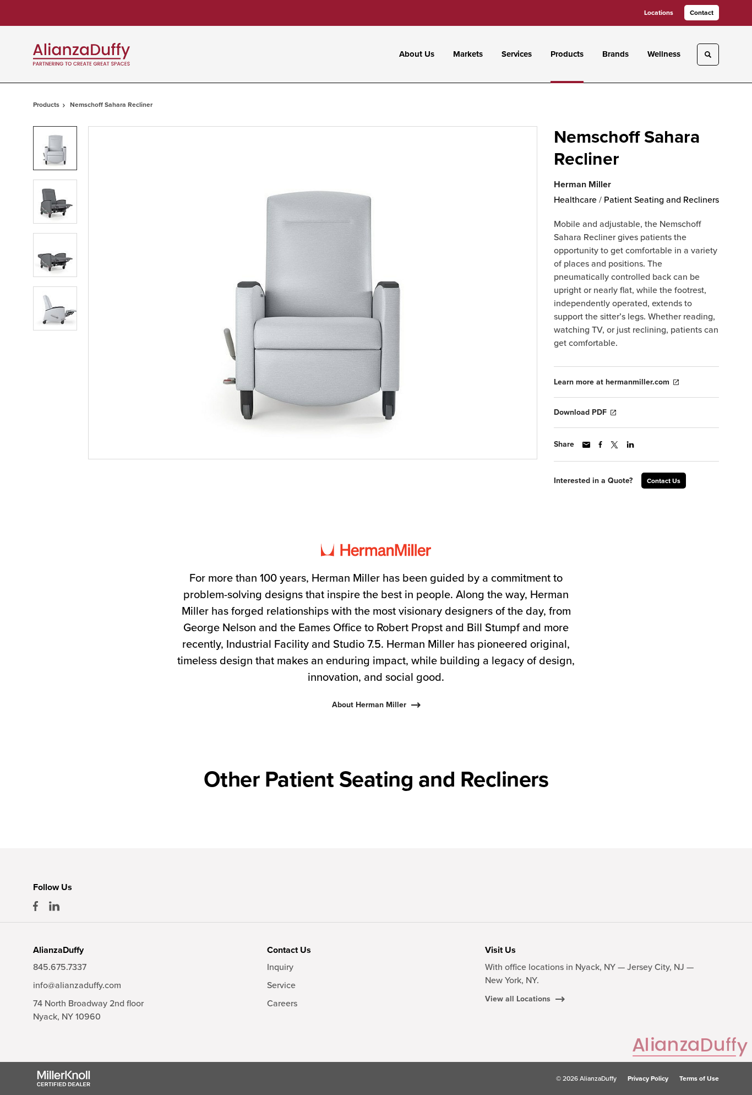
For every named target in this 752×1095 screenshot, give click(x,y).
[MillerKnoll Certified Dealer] (63, 1078)
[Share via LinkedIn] (630, 444)
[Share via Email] (586, 445)
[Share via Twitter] (614, 444)
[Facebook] (35, 906)
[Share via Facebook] (600, 444)
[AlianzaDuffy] (81, 54)
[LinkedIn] (54, 906)
